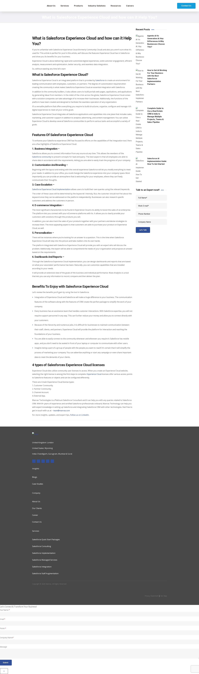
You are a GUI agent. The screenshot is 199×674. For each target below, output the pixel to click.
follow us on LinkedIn (79, 415)
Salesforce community (41, 157)
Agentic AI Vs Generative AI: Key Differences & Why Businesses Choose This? (156, 41)
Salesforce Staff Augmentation (45, 573)
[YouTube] (52, 461)
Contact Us (186, 6)
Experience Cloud (93, 374)
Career (35, 515)
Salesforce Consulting (41, 546)
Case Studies (37, 484)
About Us (36, 501)
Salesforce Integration (41, 566)
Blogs (34, 477)
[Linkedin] (38, 461)
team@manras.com (61, 410)
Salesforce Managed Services (44, 560)
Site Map (163, 596)
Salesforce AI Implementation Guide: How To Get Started (157, 161)
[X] (47, 461)
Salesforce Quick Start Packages (46, 539)
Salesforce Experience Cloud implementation (51, 189)
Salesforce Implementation (43, 553)
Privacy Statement (151, 596)
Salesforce (99, 80)
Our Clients (37, 508)
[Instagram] (43, 461)
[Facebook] (34, 461)
